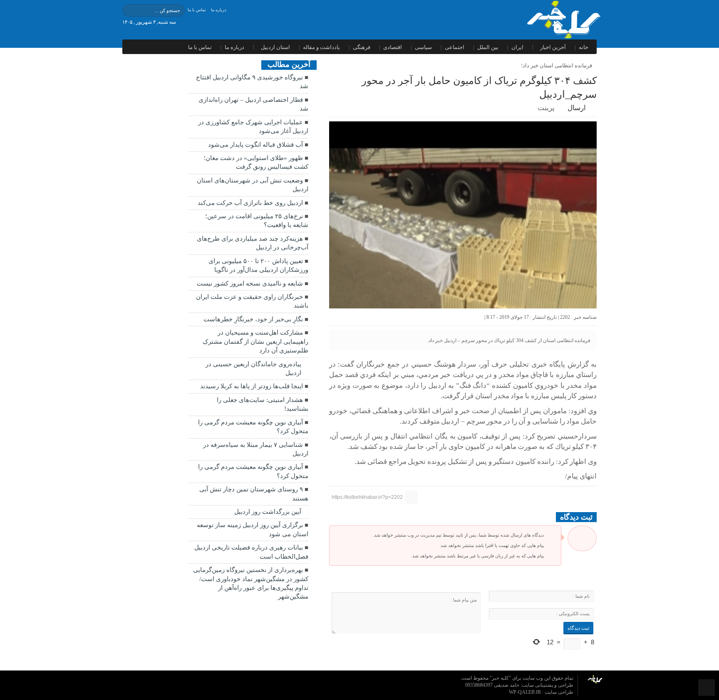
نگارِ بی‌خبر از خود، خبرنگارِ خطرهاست (253, 319)
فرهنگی (361, 47)
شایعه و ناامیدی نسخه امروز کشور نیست (250, 283)
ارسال (577, 108)
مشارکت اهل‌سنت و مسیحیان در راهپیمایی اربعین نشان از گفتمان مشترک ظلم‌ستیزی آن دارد (255, 341)
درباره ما (218, 9)
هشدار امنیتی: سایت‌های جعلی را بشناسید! (262, 404)
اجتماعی (454, 47)
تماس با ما (197, 9)
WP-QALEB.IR (525, 692)
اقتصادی (392, 47)
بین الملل (487, 47)
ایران (517, 47)
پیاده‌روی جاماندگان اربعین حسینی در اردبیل (253, 368)
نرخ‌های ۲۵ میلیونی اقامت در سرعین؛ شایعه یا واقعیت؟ (256, 220)
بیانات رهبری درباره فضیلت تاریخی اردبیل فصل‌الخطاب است (251, 552)
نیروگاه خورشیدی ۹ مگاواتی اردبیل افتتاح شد (252, 81)
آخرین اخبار (553, 47)
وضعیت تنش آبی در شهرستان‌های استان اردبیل (252, 184)
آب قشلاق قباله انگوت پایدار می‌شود (255, 144)
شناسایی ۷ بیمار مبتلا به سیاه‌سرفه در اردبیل (255, 449)
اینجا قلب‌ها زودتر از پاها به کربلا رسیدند (251, 386)
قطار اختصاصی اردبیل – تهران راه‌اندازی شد (253, 104)
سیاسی (423, 47)
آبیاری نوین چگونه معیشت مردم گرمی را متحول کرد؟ (253, 426)
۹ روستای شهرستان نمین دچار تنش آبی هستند (253, 493)
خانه (583, 47)
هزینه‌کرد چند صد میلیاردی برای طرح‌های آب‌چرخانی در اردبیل (252, 243)
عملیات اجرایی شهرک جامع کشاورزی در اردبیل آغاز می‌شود (253, 126)
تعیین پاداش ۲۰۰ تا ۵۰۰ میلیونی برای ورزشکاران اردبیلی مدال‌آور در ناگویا (258, 265)
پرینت (548, 107)
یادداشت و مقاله (321, 47)
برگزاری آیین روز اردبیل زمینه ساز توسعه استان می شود (252, 529)
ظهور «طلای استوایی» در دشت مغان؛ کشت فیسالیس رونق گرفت (255, 162)
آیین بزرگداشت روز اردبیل (267, 511)
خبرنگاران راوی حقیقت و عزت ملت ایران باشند (252, 301)
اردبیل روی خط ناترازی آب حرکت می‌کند (250, 203)
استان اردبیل (275, 47)
